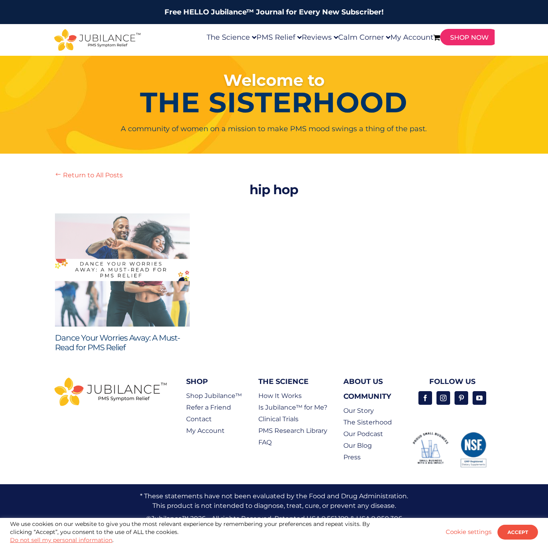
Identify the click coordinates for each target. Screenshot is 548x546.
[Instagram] (443, 398)
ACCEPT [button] (517, 532)
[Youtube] (479, 398)
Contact (199, 419)
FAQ (265, 442)
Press (352, 457)
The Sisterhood (367, 422)
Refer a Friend (208, 407)
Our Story (358, 410)
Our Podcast (363, 434)
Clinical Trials (278, 419)
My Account (205, 430)
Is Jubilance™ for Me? (292, 407)
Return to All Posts (89, 175)
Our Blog (357, 445)
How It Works (280, 396)
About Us (363, 381)
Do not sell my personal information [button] (61, 540)
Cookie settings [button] (468, 532)
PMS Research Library (292, 430)
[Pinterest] (461, 398)
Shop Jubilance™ (214, 396)
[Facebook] (425, 398)
